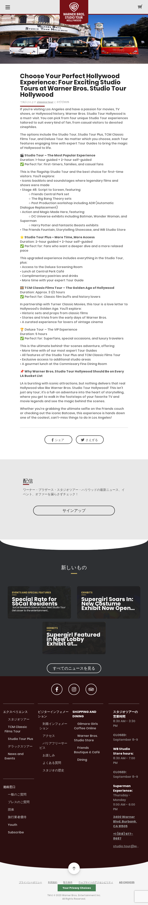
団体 (11, 809)
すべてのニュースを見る (74, 668)
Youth (12, 825)
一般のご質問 (17, 794)
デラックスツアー (20, 746)
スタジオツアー (18, 719)
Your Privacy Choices (77, 888)
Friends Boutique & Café (87, 750)
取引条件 (67, 882)
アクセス (49, 736)
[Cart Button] (140, 6)
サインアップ (74, 510)
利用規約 (52, 882)
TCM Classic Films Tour (16, 729)
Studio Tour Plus (20, 739)
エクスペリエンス (15, 712)
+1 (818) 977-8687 (123, 836)
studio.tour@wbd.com (126, 846)
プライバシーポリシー (30, 882)
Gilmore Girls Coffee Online (86, 726)
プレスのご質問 (18, 802)
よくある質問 (52, 763)
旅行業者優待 (17, 817)
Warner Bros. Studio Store (86, 738)
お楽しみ (49, 755)
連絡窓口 (9, 787)
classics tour (45, 102)
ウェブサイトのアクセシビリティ (95, 882)
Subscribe (16, 832)
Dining (82, 759)
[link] (90, 439)
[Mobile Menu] (7, 7)
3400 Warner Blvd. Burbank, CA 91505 (125, 821)
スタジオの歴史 (53, 770)
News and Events (14, 756)
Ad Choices (127, 882)
